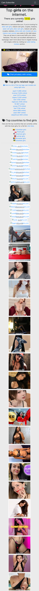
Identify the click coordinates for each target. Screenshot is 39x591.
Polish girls (20, 132)
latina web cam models (23, 31)
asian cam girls (8, 29)
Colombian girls (20, 130)
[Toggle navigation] (35, 2)
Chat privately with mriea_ (21, 74)
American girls (21, 134)
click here (30, 126)
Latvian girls (21, 136)
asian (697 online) (19, 113)
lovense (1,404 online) (19, 93)
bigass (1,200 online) (19, 97)
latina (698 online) (19, 110)
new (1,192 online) (19, 100)
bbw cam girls (7, 27)
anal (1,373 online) (19, 95)
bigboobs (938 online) (19, 102)
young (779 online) (19, 106)
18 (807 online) (19, 104)
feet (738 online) (19, 108)
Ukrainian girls (21, 140)
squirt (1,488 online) (19, 91)
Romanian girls (21, 138)
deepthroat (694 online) (19, 115)
